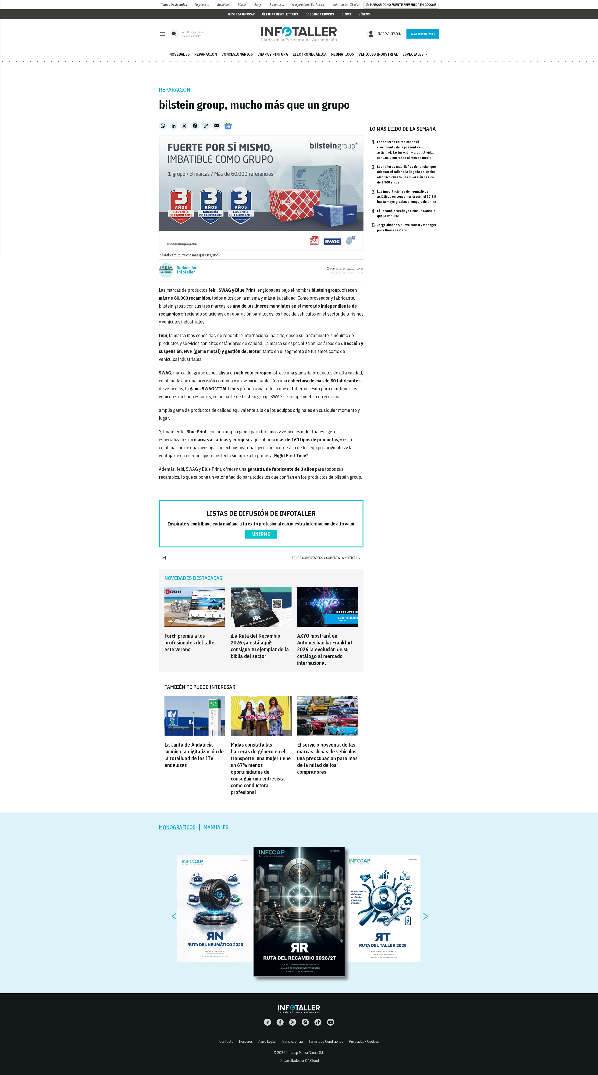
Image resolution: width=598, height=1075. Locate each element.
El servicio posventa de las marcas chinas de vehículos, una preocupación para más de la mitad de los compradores (327, 758)
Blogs (258, 5)
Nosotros (246, 1041)
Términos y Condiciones (325, 1041)
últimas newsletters (280, 14)
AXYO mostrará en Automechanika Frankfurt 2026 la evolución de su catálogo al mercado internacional (325, 649)
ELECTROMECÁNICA (310, 54)
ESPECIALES (415, 54)
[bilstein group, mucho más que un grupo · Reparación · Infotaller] (299, 34)
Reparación (174, 89)
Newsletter (422, 34)
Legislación (202, 5)
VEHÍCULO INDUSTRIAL (378, 54)
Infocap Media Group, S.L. (305, 1052)
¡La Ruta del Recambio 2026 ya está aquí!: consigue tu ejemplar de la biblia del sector (260, 645)
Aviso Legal (267, 1041)
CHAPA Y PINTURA (272, 54)
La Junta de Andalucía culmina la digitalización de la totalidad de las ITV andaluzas (194, 754)
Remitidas (223, 5)
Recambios (277, 5)
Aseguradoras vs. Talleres (308, 5)
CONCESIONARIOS (237, 54)
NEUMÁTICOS (342, 54)
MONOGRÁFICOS (177, 827)
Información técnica (346, 5)
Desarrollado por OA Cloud (299, 1060)
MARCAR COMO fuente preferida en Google (403, 5)
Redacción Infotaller (186, 270)
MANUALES (215, 827)
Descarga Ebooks (320, 14)
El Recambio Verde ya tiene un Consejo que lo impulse (403, 213)
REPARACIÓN (205, 54)
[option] (299, 912)
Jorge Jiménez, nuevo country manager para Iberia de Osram (404, 227)
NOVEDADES (179, 54)
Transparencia (292, 1041)
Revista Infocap (241, 14)
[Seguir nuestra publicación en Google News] (228, 126)
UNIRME (261, 534)
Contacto (226, 1041)
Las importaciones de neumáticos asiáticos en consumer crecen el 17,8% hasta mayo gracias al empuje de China (404, 196)
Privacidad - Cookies (364, 1041)
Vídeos (242, 5)
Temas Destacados (174, 5)
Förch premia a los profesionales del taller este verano (190, 642)
